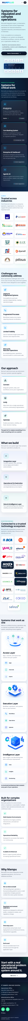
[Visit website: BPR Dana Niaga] (20, 225)
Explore (5, 118)
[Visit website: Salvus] (14, 606)
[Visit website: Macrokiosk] (7, 573)
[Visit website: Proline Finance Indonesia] (7, 234)
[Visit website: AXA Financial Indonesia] (7, 217)
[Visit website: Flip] (20, 540)
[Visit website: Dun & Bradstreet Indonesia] (20, 590)
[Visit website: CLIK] (7, 598)
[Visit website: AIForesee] (20, 581)
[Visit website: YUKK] (7, 548)
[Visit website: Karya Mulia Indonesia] (20, 565)
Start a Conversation (13, 53)
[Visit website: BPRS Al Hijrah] (7, 225)
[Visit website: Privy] (7, 556)
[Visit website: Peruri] (20, 556)
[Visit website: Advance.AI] (7, 581)
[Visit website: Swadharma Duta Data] (7, 565)
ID (22, 2)
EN (25, 2)
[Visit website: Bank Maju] (20, 217)
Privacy (3, 1013)
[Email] (8, 1009)
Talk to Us (13, 975)
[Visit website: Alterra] (20, 548)
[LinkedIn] (3, 1009)
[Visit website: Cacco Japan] (20, 598)
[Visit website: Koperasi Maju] (20, 234)
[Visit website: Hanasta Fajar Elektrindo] (7, 251)
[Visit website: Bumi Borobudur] (7, 260)
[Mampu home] (8, 2)
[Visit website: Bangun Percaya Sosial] (7, 590)
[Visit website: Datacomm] (20, 573)
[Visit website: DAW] (20, 243)
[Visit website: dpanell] (20, 251)
